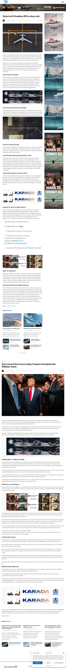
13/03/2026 (18, 370)
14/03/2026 (19, 20)
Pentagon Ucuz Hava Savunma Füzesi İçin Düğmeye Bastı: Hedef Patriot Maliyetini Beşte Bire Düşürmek (11, 627)
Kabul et (38, 662)
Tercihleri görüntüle (58, 662)
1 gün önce (15, 330)
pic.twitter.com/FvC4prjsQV (15, 243)
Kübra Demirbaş (11, 20)
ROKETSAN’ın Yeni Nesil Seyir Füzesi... (33, 328)
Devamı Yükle (22, 352)
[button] (63, 653)
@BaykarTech (18, 241)
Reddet (48, 662)
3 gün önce (57, 628)
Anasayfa (4, 13)
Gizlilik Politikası (48, 665)
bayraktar (14, 306)
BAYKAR (9, 306)
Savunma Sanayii (10, 13)
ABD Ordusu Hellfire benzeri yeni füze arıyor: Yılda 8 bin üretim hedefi (36, 643)
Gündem (7, 361)
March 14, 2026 (35, 248)
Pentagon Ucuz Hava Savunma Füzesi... (12, 328)
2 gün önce (35, 330)
